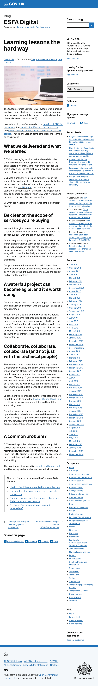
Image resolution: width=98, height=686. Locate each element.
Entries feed (74, 617)
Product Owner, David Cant (47, 399)
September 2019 (76, 311)
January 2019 (75, 338)
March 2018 (74, 358)
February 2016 (75, 407)
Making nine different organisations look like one (35, 487)
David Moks (9, 59)
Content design (76, 497)
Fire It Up (73, 530)
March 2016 (74, 404)
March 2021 (74, 278)
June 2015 (73, 434)
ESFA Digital (21, 22)
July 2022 (73, 264)
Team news (74, 571)
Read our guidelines (75, 640)
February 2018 (75, 361)
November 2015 (76, 418)
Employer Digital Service (80, 517)
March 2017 (74, 384)
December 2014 (76, 451)
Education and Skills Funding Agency (33, 27)
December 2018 (76, 341)
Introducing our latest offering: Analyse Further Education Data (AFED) (80, 237)
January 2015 (75, 447)
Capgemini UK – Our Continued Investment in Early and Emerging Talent (80, 162)
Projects (7, 62)
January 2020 (75, 304)
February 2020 (76, 301)
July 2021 (73, 274)
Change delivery (76, 490)
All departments (12, 665)
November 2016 (76, 397)
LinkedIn (45, 541)
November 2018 (76, 344)
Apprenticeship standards (80, 477)
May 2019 (73, 324)
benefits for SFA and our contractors (39, 127)
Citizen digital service (78, 494)
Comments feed (76, 620)
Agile (33, 59)
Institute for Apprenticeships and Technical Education (78, 543)
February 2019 (75, 334)
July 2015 (73, 431)
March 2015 (74, 441)
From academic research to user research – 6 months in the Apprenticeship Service (81, 171)
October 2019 (75, 308)
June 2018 (73, 354)
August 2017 (74, 374)
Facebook (32, 541)
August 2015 (74, 428)
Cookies (54, 665)
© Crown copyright (84, 678)
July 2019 (73, 318)
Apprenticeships (76, 480)
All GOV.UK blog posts (35, 661)
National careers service (79, 552)
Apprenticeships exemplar (80, 484)
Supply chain (75, 568)
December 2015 (76, 414)
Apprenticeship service (79, 474)
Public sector (75, 558)
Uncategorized (75, 594)
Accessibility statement (35, 665)
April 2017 (73, 381)
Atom (86, 123)
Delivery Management (78, 507)
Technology (74, 575)
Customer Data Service (46, 59)
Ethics (72, 526)
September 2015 (76, 424)
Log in (72, 614)
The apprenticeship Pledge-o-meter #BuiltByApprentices (47, 524)
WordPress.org (75, 623)
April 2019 (73, 328)
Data (60, 59)
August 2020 (75, 291)
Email (55, 541)
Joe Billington (25, 187)
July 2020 (73, 294)
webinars (73, 600)
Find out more (73, 58)
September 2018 (76, 348)
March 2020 (74, 298)
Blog (7, 16)
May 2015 (73, 437)
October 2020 (75, 284)
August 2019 (75, 314)
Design (72, 510)
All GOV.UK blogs (13, 661)
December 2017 (76, 364)
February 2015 (75, 444)
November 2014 (76, 454)
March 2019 (74, 331)
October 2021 (75, 268)
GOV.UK (54, 661)
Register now (72, 74)
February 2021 (75, 281)
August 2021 (75, 271)
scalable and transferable (47, 466)
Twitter (73, 105)
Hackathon (74, 536)
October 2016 (75, 401)
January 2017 (75, 391)
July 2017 (73, 378)
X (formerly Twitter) (15, 541)
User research (75, 597)
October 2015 (75, 421)
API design (73, 470)
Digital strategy (76, 514)
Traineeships (74, 581)
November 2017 (76, 368)
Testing (72, 578)
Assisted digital (76, 487)
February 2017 (75, 388)
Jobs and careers (76, 548)
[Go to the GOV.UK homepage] (14, 4)
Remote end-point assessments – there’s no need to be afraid (80, 249)
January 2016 (75, 411)
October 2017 (75, 371)
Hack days (73, 533)
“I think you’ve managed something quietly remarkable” (18, 524)
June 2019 (73, 321)
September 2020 (76, 288)
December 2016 (76, 394)
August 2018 (75, 351)
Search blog (75, 19)
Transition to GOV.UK (78, 590)
